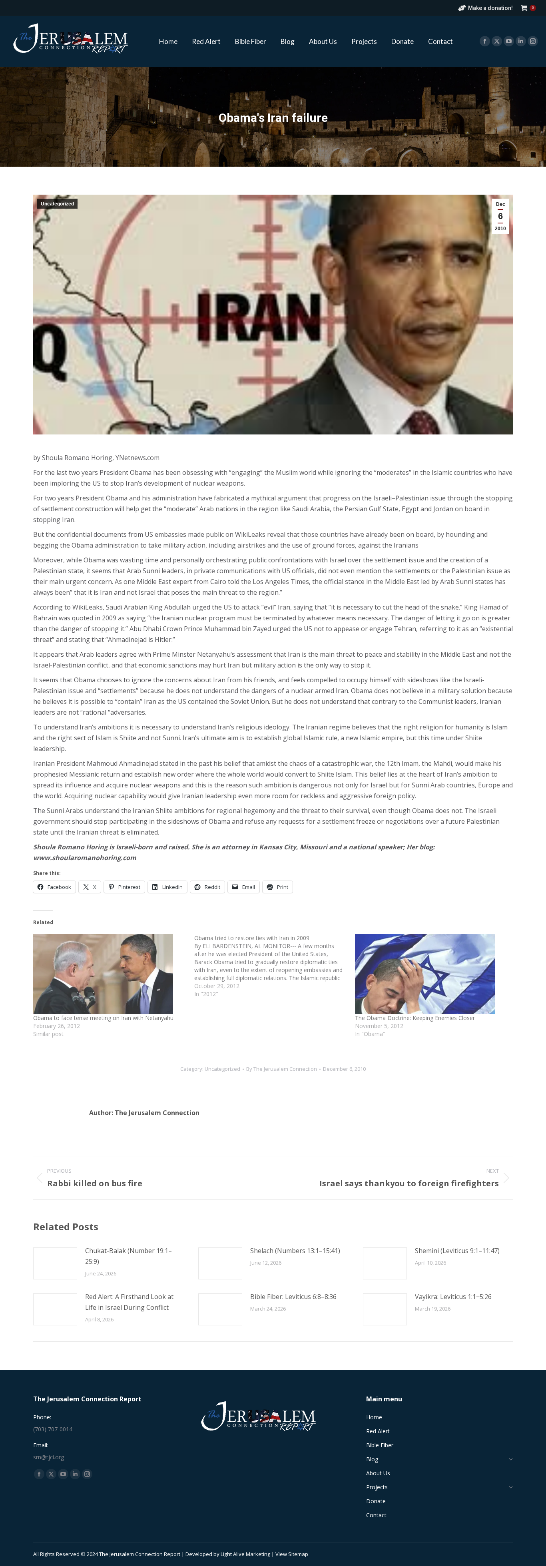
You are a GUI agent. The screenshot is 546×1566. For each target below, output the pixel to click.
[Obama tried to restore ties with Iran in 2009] (274, 966)
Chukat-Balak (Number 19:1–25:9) (128, 1256)
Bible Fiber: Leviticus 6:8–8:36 (293, 1296)
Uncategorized (57, 204)
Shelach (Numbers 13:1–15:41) (295, 1250)
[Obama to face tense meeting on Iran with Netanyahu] (109, 974)
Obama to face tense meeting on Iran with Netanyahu (103, 1018)
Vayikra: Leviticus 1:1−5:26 (453, 1296)
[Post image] (55, 1263)
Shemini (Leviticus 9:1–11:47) (457, 1250)
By (281, 1068)
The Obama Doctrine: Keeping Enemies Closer (415, 1018)
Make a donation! (490, 8)
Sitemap (298, 1554)
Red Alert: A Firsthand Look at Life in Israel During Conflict (129, 1302)
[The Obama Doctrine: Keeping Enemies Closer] (431, 974)
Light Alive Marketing (245, 1554)
